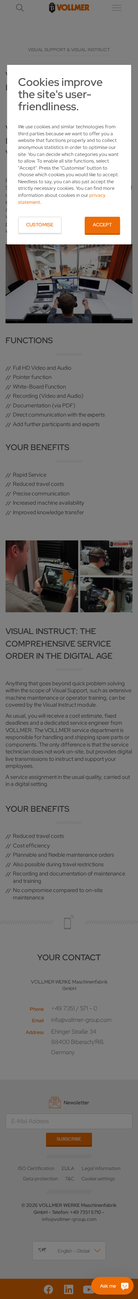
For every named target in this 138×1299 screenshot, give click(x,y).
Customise (39, 225)
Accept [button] (102, 225)
